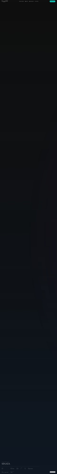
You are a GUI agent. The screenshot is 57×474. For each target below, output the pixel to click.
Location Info (32, 1)
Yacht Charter (22, 1)
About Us (26, 1)
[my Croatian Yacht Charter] (5, 1)
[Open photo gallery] (28, 237)
